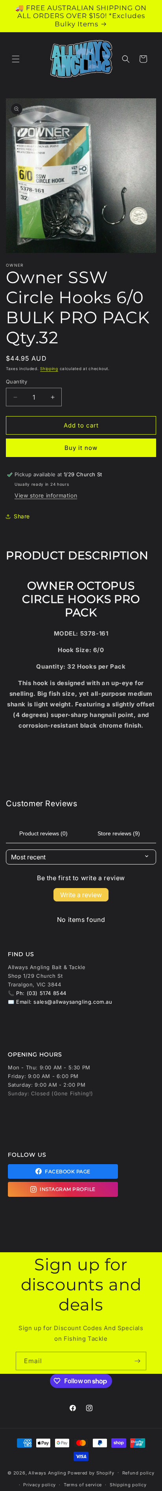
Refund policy (138, 1473)
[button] (15, 59)
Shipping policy (128, 1484)
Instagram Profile (68, 1189)
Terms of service (83, 1484)
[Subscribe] (137, 1361)
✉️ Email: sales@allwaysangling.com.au (60, 1002)
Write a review (81, 895)
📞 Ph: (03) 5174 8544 (37, 993)
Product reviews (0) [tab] (43, 833)
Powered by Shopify (91, 1472)
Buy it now (81, 448)
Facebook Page (67, 1171)
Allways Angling (47, 1472)
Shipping (49, 368)
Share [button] (22, 516)
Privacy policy (39, 1484)
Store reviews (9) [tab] (119, 833)
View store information (46, 495)
